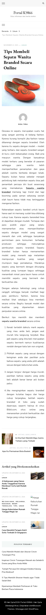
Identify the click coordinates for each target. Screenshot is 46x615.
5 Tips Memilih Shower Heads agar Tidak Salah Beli (20, 579)
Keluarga (20, 501)
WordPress (33, 609)
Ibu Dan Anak (8, 501)
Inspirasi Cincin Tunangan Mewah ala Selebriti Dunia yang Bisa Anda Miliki (23, 562)
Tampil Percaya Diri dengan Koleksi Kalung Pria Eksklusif (21, 570)
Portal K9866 (23, 12)
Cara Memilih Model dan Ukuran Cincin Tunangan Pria (19, 553)
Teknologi (7, 506)
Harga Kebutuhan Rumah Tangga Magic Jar (13, 510)
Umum (24, 45)
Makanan (6, 504)
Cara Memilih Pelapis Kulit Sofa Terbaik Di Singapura (14, 531)
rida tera (23, 124)
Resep (14, 504)
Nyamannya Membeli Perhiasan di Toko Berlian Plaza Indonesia (19, 588)
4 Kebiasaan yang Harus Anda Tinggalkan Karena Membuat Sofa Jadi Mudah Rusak (14, 485)
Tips (15, 506)
